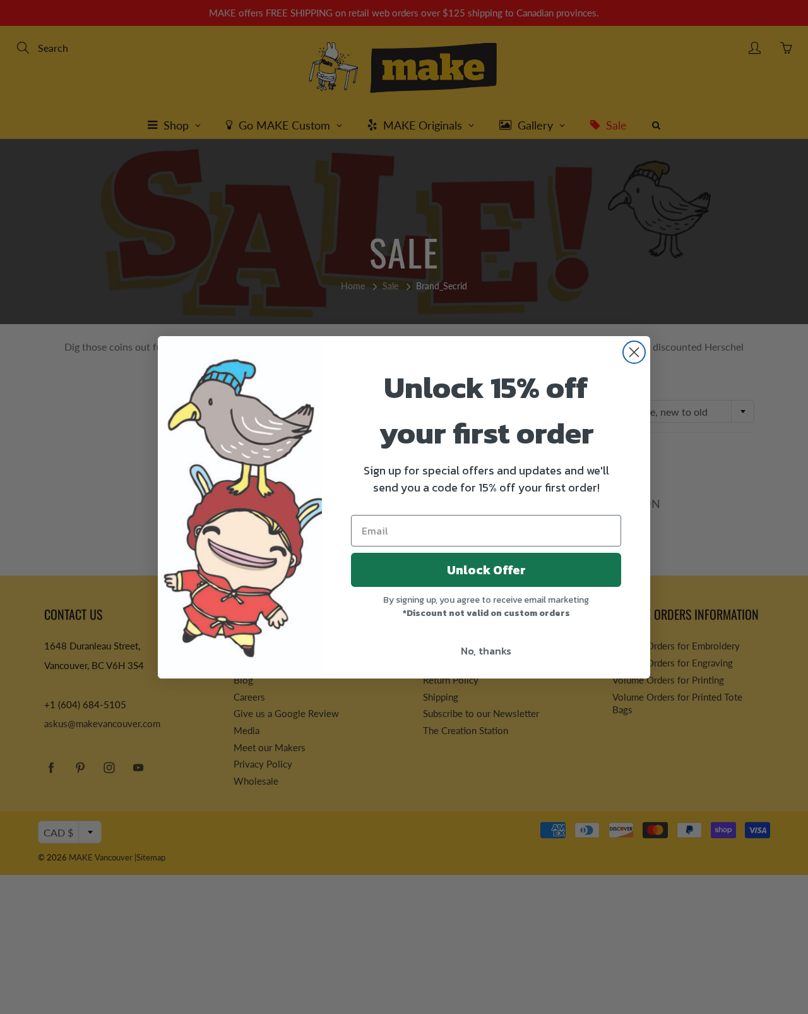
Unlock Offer (486, 569)
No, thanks (486, 650)
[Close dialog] (634, 352)
